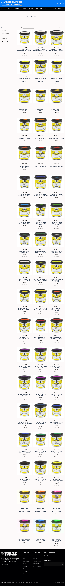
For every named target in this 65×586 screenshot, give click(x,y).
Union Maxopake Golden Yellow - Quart (40, 109)
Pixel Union (15, 582)
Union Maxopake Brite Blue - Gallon (24, 222)
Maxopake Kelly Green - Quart (24, 252)
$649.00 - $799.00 (5, 41)
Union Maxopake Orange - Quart (24, 137)
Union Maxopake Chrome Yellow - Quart (57, 80)
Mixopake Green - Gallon (57, 452)
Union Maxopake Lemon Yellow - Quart (24, 80)
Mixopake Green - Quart (41, 452)
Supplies (35, 556)
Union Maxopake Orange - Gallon (40, 137)
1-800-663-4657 (4, 564)
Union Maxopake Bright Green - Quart (40, 223)
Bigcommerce (28, 582)
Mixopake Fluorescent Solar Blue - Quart (40, 539)
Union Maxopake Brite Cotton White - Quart (24, 51)
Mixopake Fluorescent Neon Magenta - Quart (24, 539)
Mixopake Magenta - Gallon (41, 367)
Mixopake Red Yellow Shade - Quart (56, 309)
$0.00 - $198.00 (4, 30)
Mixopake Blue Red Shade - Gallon (24, 452)
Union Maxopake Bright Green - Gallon (57, 223)
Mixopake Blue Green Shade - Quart (24, 423)
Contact (25, 558)
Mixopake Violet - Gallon (24, 395)
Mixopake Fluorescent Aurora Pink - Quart (56, 510)
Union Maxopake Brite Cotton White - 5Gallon (56, 51)
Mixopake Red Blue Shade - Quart (40, 338)
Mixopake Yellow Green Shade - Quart (41, 279)
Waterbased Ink (37, 561)
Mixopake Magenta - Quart (24, 367)
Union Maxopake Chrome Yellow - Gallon (25, 109)
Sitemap (36, 582)
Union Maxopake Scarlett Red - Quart (56, 137)
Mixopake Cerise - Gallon (57, 395)
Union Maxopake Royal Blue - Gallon (41, 194)
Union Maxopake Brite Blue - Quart (56, 194)
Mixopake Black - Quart (24, 480)
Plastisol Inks (36, 558)
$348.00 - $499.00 (5, 36)
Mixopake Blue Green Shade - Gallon (40, 424)
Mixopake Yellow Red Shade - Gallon (40, 309)
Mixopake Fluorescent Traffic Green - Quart (56, 539)
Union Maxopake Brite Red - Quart (41, 165)
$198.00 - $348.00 (5, 33)
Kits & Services (37, 566)
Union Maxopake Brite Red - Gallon (56, 165)
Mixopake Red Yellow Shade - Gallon (24, 339)
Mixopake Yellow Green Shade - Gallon (56, 280)
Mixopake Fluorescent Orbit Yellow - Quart (56, 481)
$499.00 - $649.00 (5, 38)
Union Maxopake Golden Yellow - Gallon (57, 109)
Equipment (36, 563)
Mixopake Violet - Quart (56, 367)
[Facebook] (44, 555)
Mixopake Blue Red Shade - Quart (56, 423)
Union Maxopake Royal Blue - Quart (24, 194)
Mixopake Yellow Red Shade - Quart (24, 309)
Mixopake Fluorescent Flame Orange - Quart (41, 510)
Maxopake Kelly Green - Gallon (40, 252)
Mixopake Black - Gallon (41, 480)
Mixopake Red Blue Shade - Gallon (56, 338)
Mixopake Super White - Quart (56, 252)
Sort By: (20, 27)
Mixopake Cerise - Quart (40, 395)
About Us (25, 556)
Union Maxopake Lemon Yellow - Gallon (40, 80)
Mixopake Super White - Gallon (24, 279)
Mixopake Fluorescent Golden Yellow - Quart (24, 510)
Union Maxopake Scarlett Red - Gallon (24, 166)
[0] (63, 3)
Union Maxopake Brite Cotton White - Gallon (40, 51)
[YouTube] (47, 555)
